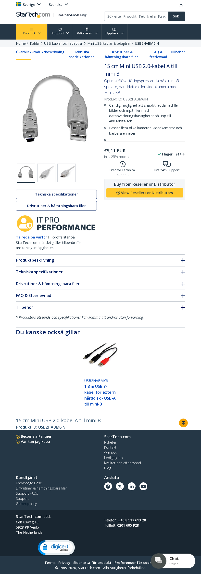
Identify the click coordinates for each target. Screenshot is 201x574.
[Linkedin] (132, 486)
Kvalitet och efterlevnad (122, 463)
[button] (56, 547)
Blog (107, 468)
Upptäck (112, 33)
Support (58, 33)
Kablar (35, 43)
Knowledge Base (29, 483)
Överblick (23, 52)
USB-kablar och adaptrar (63, 43)
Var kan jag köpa (35, 441)
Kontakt (110, 447)
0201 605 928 (128, 525)
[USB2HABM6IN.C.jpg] (66, 173)
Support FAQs (27, 493)
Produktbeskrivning (47, 52)
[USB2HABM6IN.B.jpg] (46, 173)
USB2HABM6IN (147, 43)
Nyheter (110, 442)
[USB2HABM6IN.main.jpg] (26, 173)
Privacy (64, 562)
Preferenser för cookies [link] (135, 562)
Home (21, 43)
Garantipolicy (26, 503)
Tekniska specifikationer (81, 54)
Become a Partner (36, 436)
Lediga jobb (113, 457)
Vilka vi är (85, 33)
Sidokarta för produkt (92, 562)
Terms (49, 562)
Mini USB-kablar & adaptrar (109, 43)
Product (29, 33)
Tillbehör (177, 52)
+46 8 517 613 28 (132, 520)
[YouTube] (143, 486)
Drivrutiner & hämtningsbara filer (121, 54)
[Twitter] (120, 486)
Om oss (110, 452)
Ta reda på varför (31, 237)
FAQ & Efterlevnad (157, 54)
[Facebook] (108, 486)
